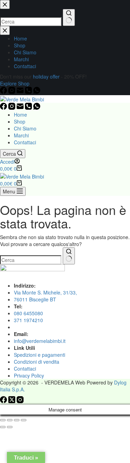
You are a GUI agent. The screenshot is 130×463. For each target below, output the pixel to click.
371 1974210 (28, 320)
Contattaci (25, 142)
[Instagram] (12, 107)
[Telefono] (29, 107)
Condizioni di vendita (36, 361)
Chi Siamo (25, 128)
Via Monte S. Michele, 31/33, (45, 292)
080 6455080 (28, 313)
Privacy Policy (29, 375)
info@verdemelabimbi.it (40, 340)
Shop (19, 121)
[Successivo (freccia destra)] (9, 427)
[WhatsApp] (36, 107)
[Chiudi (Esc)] (23, 420)
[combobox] (30, 259)
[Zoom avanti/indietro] (3, 420)
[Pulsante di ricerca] (69, 255)
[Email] (21, 107)
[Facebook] (4, 107)
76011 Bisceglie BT (35, 299)
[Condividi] (16, 420)
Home (20, 114)
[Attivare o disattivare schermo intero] (9, 420)
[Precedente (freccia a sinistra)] (3, 427)
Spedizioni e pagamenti (39, 354)
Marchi (21, 135)
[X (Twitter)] (12, 401)
